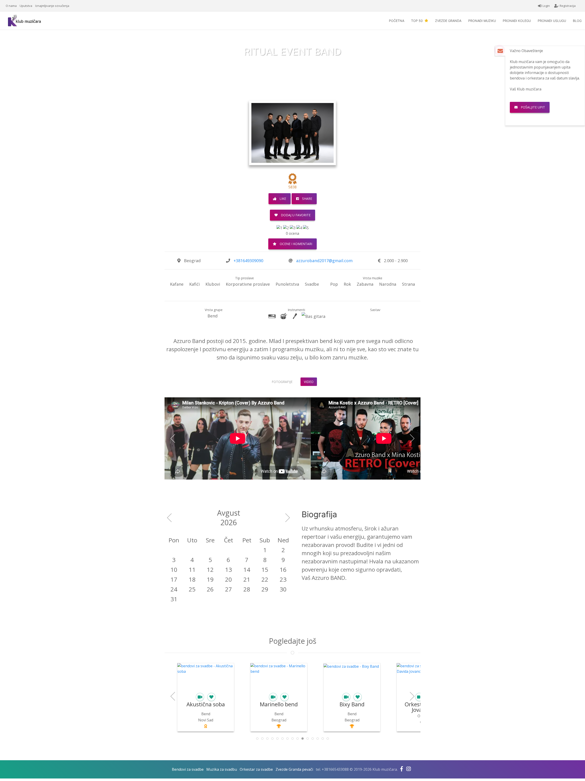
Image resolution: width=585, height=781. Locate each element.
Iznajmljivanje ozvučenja (52, 6)
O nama (11, 6)
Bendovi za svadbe (188, 769)
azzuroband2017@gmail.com (324, 260)
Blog (577, 21)
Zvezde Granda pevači (294, 769)
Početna (396, 21)
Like (282, 198)
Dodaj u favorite (295, 215)
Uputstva (26, 6)
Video (309, 382)
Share (306, 198)
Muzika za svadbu (221, 769)
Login (546, 6)
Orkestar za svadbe (256, 769)
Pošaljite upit (545, 107)
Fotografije (282, 382)
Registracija (568, 6)
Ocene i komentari (295, 244)
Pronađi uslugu (552, 21)
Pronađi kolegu (517, 21)
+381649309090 (248, 260)
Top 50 (418, 21)
